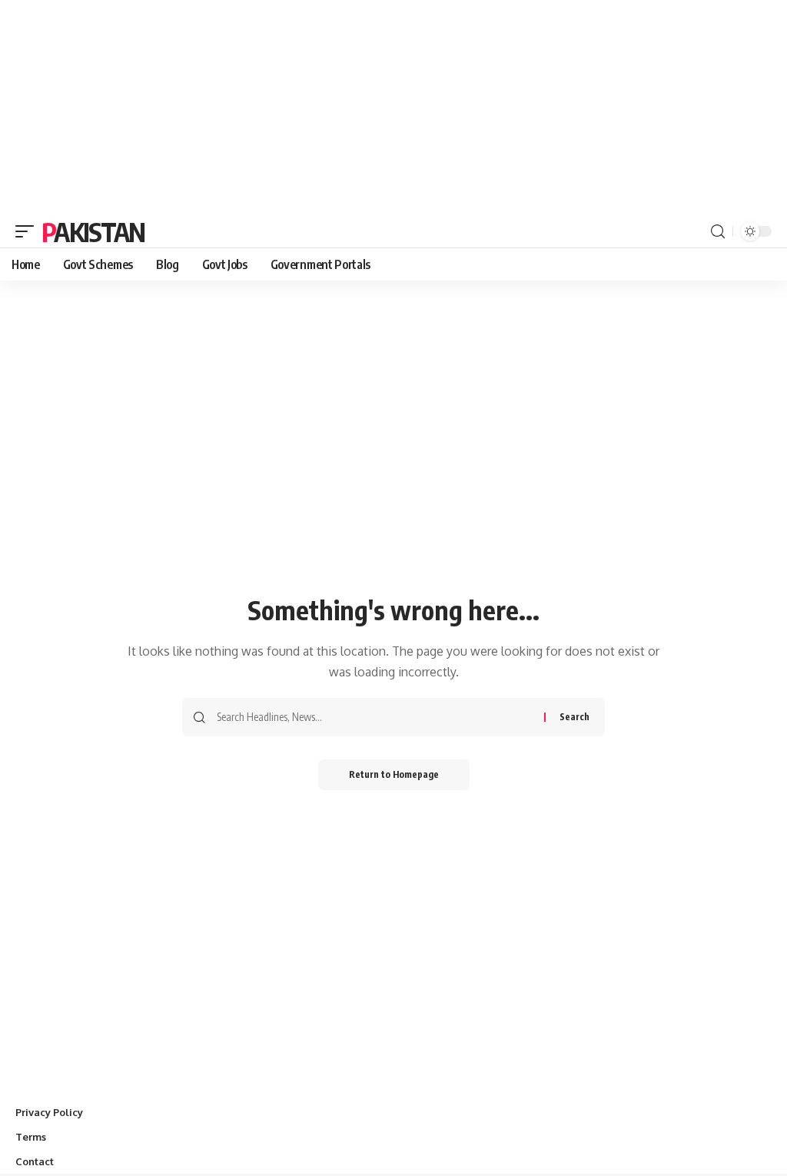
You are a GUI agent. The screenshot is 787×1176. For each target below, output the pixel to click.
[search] (718, 232)
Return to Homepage (394, 774)
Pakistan (93, 231)
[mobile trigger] (28, 231)
